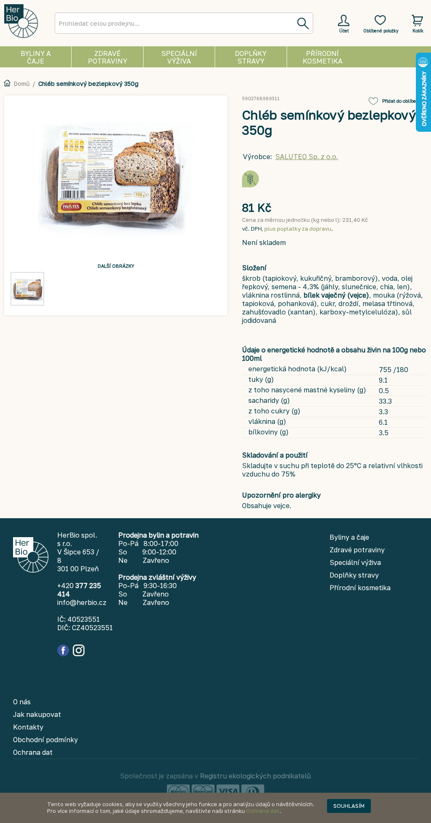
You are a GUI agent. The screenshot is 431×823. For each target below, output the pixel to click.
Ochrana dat (262, 810)
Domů (21, 83)
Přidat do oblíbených (404, 101)
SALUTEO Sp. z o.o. (306, 156)
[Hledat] (302, 23)
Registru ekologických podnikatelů (255, 776)
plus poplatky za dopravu (297, 228)
